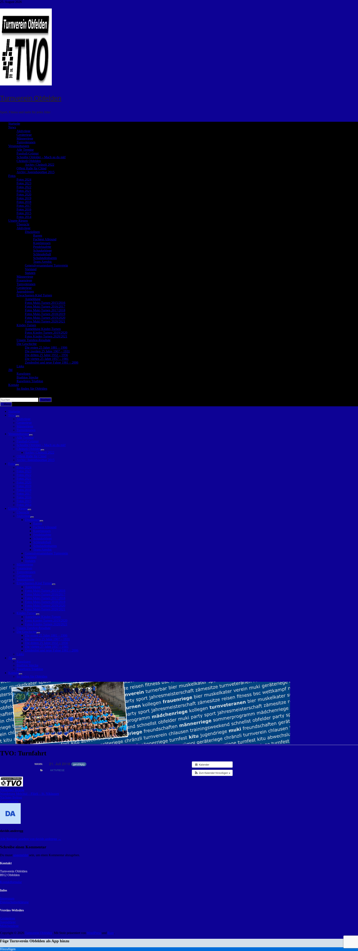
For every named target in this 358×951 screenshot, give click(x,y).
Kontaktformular (11, 882)
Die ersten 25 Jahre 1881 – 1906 (46, 347)
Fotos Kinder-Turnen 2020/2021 (46, 336)
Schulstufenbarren (45, 258)
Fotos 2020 (24, 194)
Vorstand (30, 269)
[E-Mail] (8, 5)
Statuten (30, 273)
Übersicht (23, 224)
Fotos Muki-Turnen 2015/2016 (45, 302)
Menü (7, 404)
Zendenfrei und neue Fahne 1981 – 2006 (51, 362)
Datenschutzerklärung (14, 902)
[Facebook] (1, 5)
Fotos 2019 (24, 198)
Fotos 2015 (24, 213)
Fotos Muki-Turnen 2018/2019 (45, 314)
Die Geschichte (27, 344)
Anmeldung (32, 299)
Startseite (14, 123)
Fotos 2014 (24, 217)
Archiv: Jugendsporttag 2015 (35, 172)
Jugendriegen (25, 291)
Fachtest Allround (44, 239)
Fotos (12, 176)
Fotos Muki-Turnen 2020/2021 (45, 321)
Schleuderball (42, 254)
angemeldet (20, 855)
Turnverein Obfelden (30, 98)
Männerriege (25, 138)
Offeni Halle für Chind (31, 168)
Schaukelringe (42, 250)
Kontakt (13, 385)
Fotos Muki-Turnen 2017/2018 (45, 310)
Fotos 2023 (24, 183)
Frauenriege (24, 280)
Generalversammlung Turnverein (46, 265)
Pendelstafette (42, 246)
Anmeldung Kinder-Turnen (43, 329)
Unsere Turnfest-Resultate (34, 340)
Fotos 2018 (24, 202)
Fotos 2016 (24, 209)
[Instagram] (5, 5)
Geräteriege (24, 134)
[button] (212, 773)
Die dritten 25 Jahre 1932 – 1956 (46, 355)
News (12, 127)
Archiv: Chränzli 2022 (39, 164)
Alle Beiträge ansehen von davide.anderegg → (30, 839)
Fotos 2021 (24, 190)
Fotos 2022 (24, 187)
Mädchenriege (9, 926)
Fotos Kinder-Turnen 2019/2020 (46, 332)
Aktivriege (23, 131)
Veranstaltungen (18, 146)
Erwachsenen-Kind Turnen (34, 295)
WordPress (94, 933)
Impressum (7, 898)
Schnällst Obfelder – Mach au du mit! (41, 157)
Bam (111, 933)
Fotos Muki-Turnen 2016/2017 (45, 306)
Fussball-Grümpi (28, 153)
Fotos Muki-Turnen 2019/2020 (45, 317)
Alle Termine (25, 149)
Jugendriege (8, 922)
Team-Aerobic (42, 261)
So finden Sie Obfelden (32, 388)
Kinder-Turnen (26, 325)
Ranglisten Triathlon (30, 381)
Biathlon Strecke (27, 377)
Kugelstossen (42, 243)
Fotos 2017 (24, 205)
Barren (37, 235)
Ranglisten (23, 373)
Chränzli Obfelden (29, 161)
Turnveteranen (26, 142)
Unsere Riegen (18, 220)
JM (10, 370)
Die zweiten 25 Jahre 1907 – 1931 (47, 351)
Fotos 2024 (24, 179)
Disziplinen (32, 232)
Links (20, 366)
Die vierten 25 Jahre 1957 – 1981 (47, 358)
